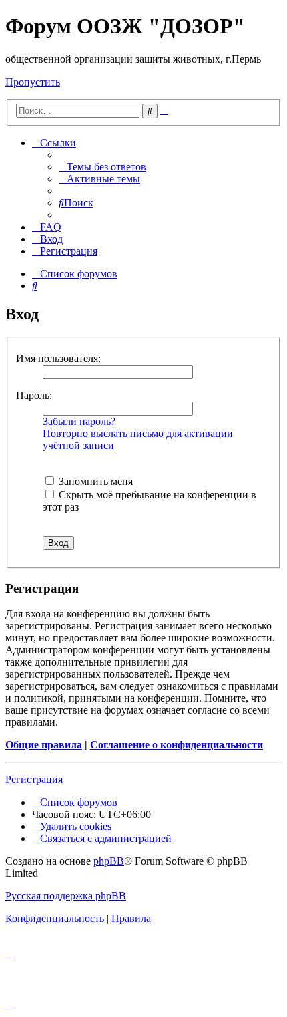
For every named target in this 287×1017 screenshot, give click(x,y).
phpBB (108, 861)
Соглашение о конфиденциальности (176, 744)
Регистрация (34, 779)
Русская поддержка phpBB (65, 895)
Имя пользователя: (58, 358)
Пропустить (32, 82)
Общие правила (43, 744)
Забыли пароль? (79, 421)
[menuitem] (102, 166)
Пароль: (34, 395)
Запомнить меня (94, 481)
